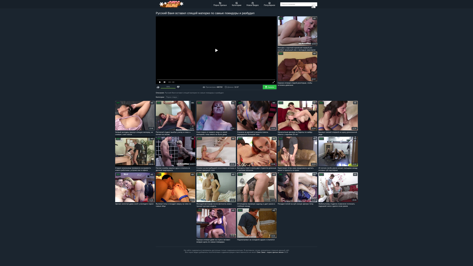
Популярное (269, 5)
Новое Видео (252, 5)
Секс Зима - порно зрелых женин (270, 252)
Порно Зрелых (220, 5)
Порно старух (171, 97)
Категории (236, 5)
